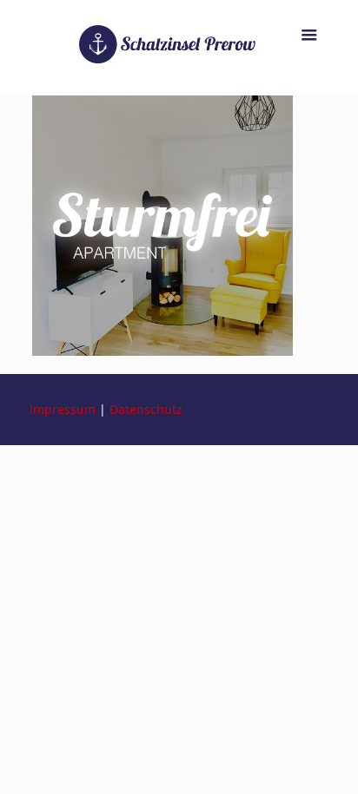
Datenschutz (145, 409)
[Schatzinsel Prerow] (179, 47)
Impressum (63, 409)
